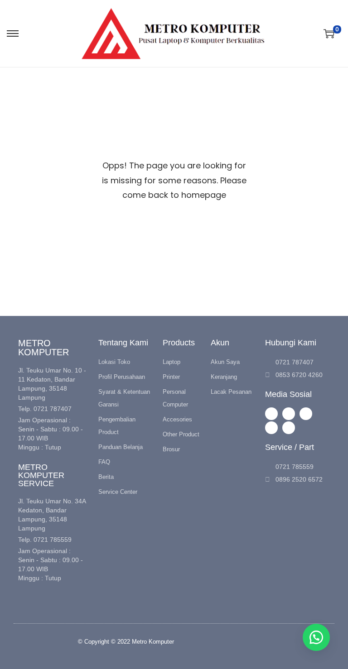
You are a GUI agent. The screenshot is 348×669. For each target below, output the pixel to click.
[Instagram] (271, 413)
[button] (316, 637)
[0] (329, 33)
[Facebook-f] (288, 413)
